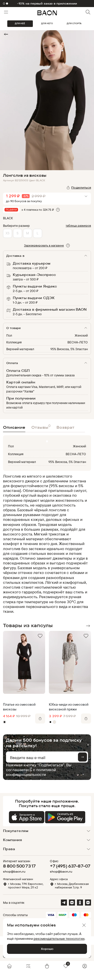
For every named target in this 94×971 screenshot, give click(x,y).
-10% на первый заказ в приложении (47, 3)
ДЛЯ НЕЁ (20, 23)
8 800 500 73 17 (19, 866)
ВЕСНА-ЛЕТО (77, 342)
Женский (81, 335)
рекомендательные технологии (59, 938)
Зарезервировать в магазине (44, 245)
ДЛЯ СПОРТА (74, 23)
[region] (45, 544)
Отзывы (40, 426)
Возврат (65, 427)
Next (88, 626)
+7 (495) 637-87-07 (70, 866)
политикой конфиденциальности (31, 772)
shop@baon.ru (14, 871)
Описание (14, 427)
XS (8, 233)
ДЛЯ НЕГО (47, 23)
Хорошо (47, 949)
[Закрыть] (84, 925)
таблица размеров (78, 225)
